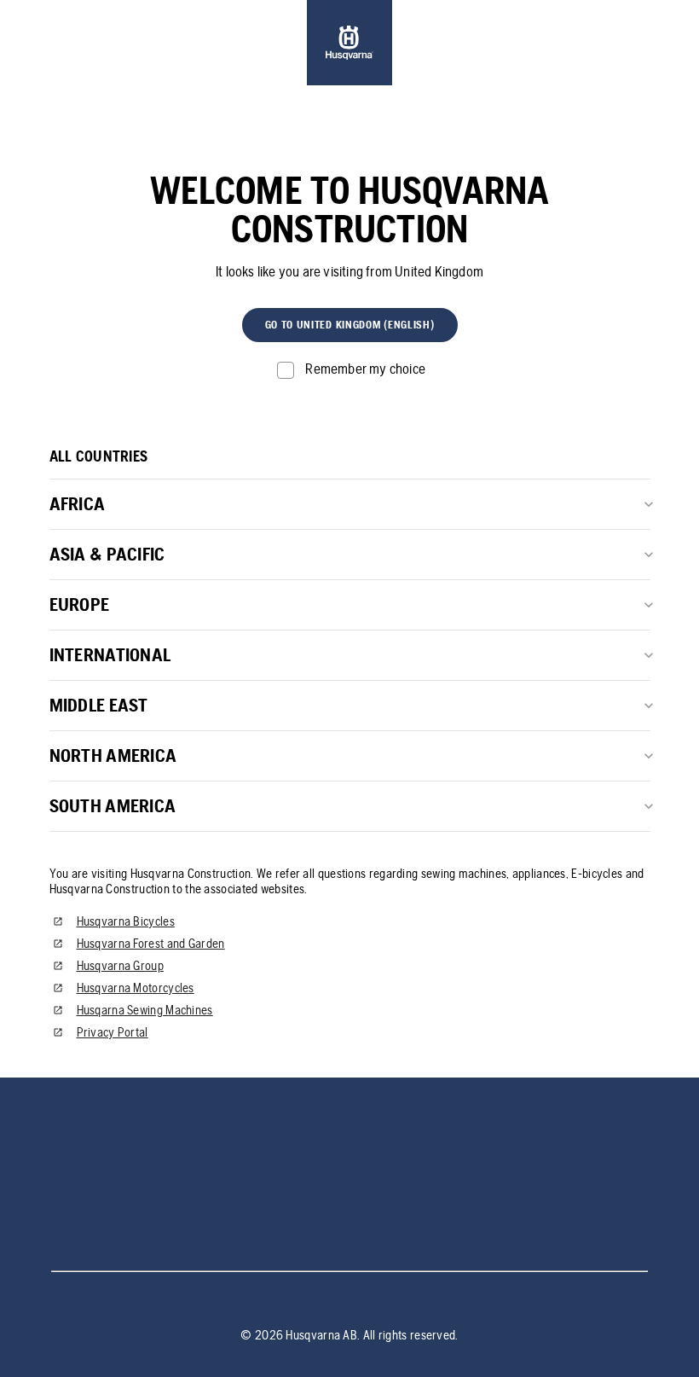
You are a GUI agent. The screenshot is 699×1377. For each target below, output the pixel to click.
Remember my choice (365, 368)
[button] (350, 325)
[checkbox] (349, 369)
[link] (349, 42)
